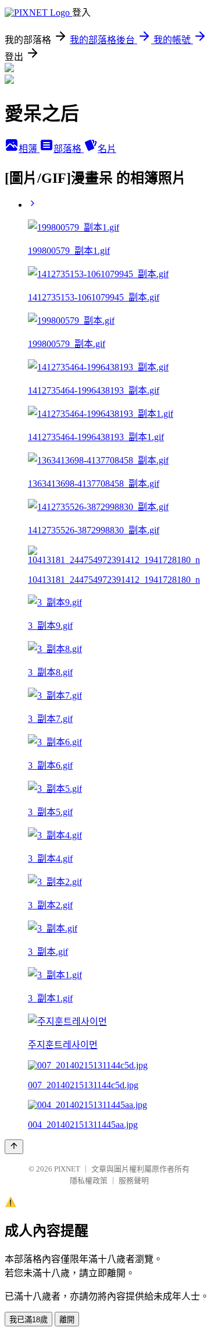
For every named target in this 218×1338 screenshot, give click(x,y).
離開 (66, 1319)
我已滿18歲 (28, 1319)
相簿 (29, 149)
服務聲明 (134, 1180)
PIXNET (67, 1168)
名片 (107, 149)
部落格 (68, 149)
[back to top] (14, 1146)
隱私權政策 (89, 1180)
